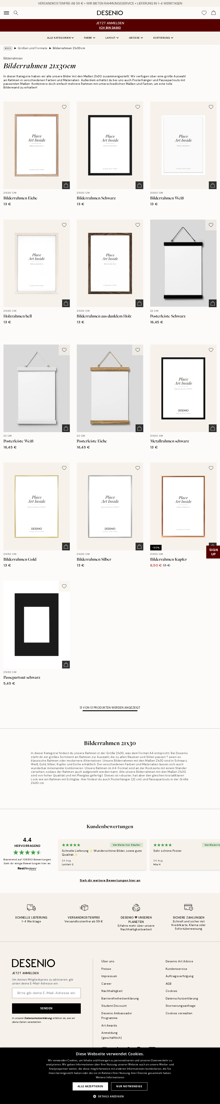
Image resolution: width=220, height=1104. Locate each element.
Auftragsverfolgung (180, 976)
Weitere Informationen (110, 1077)
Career (106, 984)
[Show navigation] (6, 13)
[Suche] (16, 13)
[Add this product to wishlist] (64, 107)
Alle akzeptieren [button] (90, 1086)
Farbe (88, 37)
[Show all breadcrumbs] (7, 48)
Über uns (107, 961)
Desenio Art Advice (179, 961)
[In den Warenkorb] (66, 185)
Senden (46, 1008)
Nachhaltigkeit (111, 991)
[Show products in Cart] (213, 13)
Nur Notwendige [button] (129, 1086)
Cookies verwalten (179, 1013)
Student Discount (114, 1006)
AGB (169, 984)
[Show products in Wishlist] (204, 13)
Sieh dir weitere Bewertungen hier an (110, 880)
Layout (110, 37)
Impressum (109, 976)
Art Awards (109, 1025)
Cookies (171, 991)
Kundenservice (176, 969)
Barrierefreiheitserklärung (120, 998)
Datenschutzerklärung (38, 1018)
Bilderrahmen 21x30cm (69, 48)
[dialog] (110, 1076)
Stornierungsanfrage (181, 1006)
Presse (106, 969)
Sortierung (161, 37)
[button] (110, 1096)
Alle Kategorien (59, 37)
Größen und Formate (32, 48)
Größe (134, 37)
